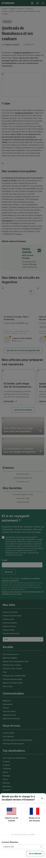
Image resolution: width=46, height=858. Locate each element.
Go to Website (35, 853)
